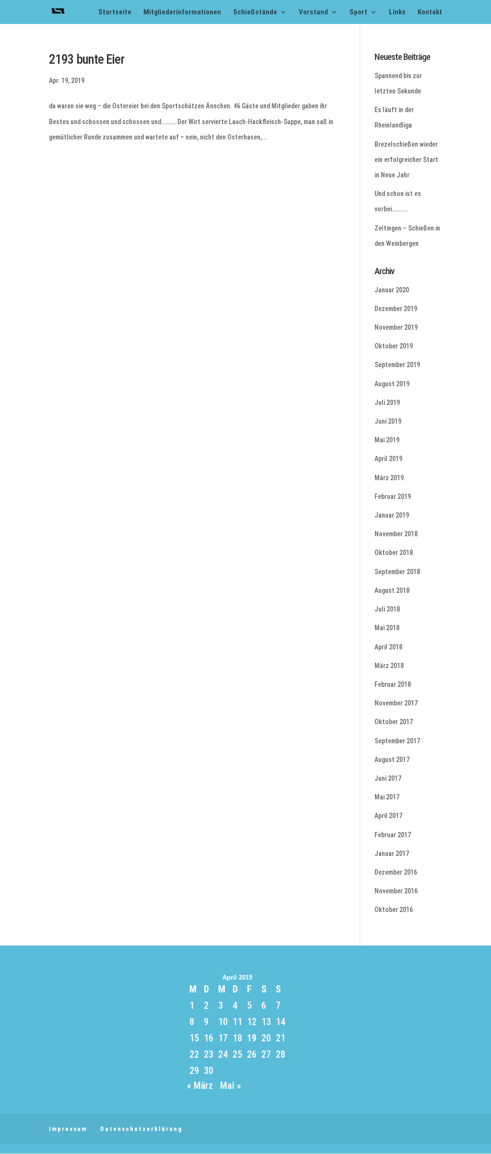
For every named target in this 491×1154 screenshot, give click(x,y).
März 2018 (389, 665)
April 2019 (388, 458)
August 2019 (391, 384)
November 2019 (396, 327)
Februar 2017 (392, 835)
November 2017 (396, 703)
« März (200, 1085)
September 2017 (397, 741)
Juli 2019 (387, 402)
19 (252, 1038)
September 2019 (397, 365)
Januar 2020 (391, 290)
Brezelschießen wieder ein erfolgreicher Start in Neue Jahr (406, 159)
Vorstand (313, 12)
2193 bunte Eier (86, 59)
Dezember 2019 (395, 308)
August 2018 (391, 590)
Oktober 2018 (393, 552)
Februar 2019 (392, 496)
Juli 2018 (387, 609)
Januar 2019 (391, 515)
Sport (358, 12)
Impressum (68, 1128)
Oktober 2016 (393, 909)
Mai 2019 (386, 440)
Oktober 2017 (393, 722)
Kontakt (430, 12)
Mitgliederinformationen (182, 12)
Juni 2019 (387, 421)
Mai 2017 (386, 797)
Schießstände (255, 12)
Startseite (114, 12)
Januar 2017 (391, 853)
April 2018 (388, 647)
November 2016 (396, 891)
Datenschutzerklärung (141, 1128)
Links (397, 12)
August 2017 (391, 759)
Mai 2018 (386, 628)
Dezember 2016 (395, 872)
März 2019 (389, 478)
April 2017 (388, 815)
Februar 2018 (392, 684)
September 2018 (397, 572)
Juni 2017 (387, 778)
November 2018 (396, 534)
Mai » (230, 1085)
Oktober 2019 (393, 346)
